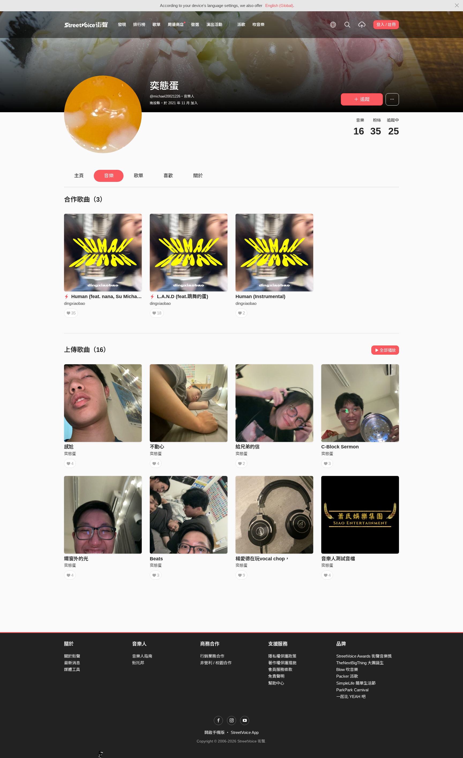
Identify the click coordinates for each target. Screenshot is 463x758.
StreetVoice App (245, 732)
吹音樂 (258, 24)
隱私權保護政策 (282, 656)
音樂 (109, 175)
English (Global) (279, 5)
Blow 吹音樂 (347, 669)
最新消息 (72, 663)
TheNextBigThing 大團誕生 (360, 663)
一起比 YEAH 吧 (350, 696)
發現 (122, 24)
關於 (198, 175)
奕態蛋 (70, 453)
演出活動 (214, 24)
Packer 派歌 (347, 676)
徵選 (195, 24)
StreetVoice (86, 24)
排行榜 (139, 24)
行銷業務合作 (212, 656)
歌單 (156, 24)
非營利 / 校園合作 (216, 663)
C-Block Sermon (340, 446)
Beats (156, 558)
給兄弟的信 (248, 446)
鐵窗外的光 (76, 558)
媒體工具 (72, 669)
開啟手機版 (214, 732)
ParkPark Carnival (352, 690)
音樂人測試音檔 (338, 558)
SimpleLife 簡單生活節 (356, 683)
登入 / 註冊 (386, 24)
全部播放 (388, 350)
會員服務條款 (280, 669)
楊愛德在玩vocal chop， (263, 558)
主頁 (79, 175)
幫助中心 (276, 683)
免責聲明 (276, 676)
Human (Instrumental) (260, 296)
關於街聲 (72, 656)
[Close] (457, 5)
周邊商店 (176, 24)
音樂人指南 (142, 656)
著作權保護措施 (282, 663)
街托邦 (138, 663)
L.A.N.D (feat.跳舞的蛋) (182, 296)
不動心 (157, 446)
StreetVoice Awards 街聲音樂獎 (364, 656)
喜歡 (168, 175)
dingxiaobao (74, 303)
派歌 (241, 24)
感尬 (69, 446)
